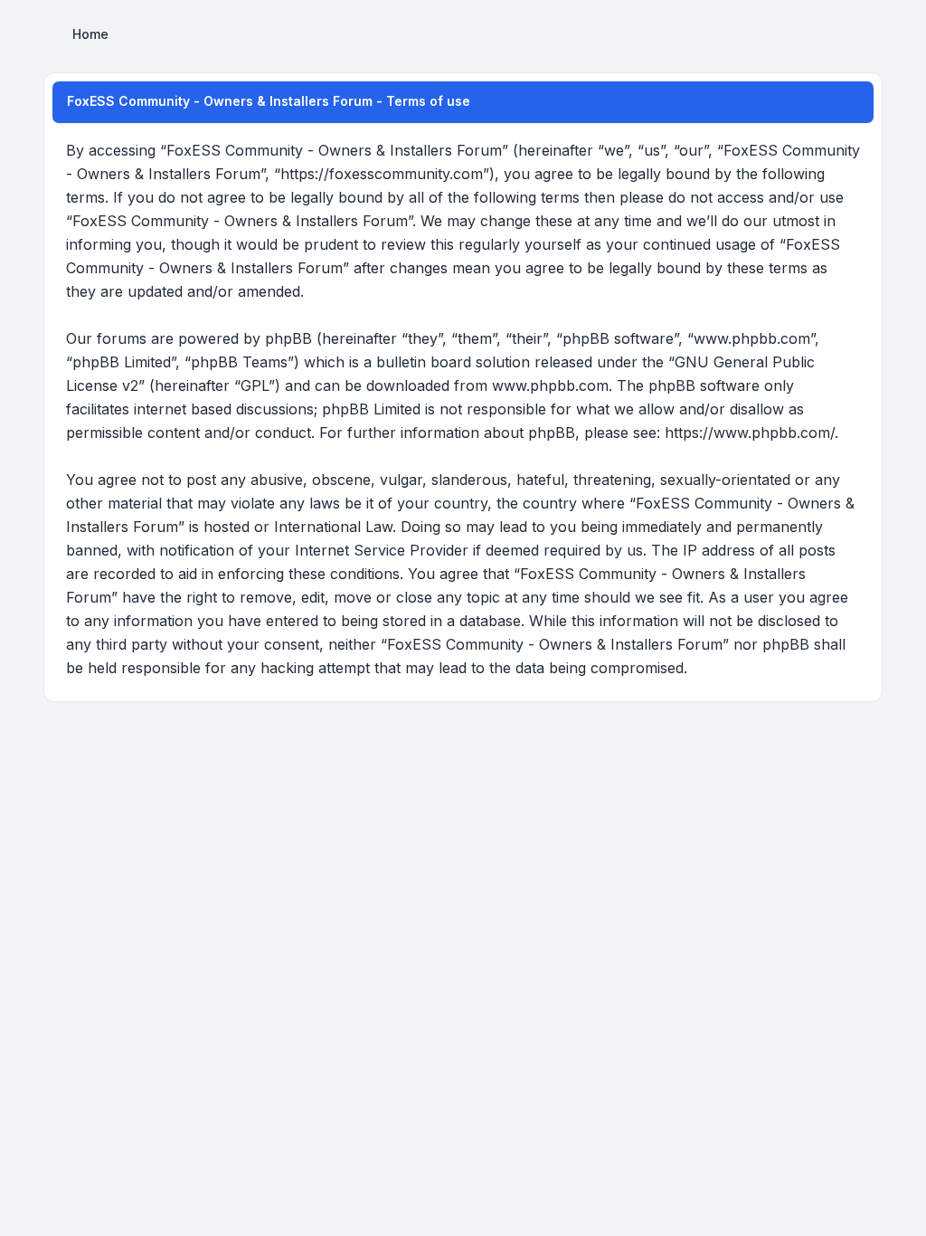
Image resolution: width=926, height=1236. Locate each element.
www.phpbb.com (550, 385)
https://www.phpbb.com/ (750, 432)
